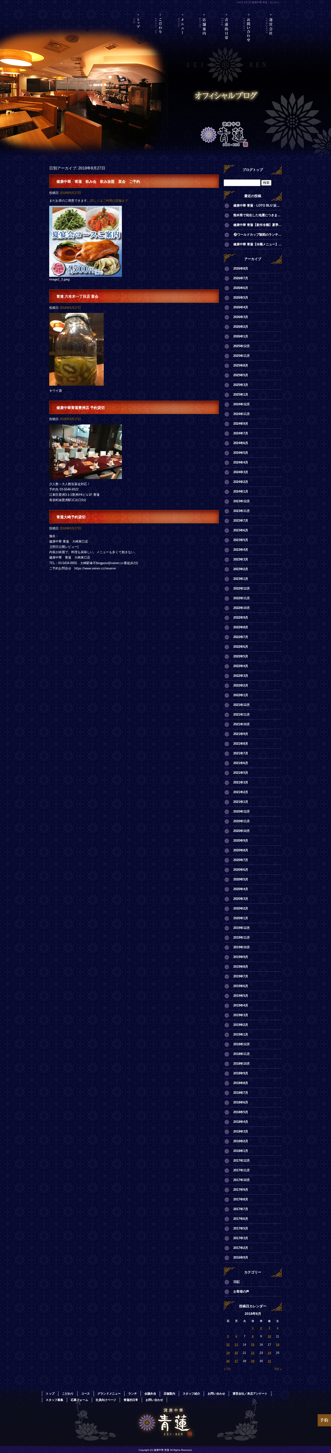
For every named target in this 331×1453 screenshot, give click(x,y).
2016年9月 (240, 1257)
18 (277, 1344)
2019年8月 (240, 966)
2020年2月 (240, 908)
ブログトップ (253, 170)
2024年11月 (241, 414)
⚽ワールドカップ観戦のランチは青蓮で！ (257, 234)
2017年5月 (240, 1228)
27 (236, 1361)
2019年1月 (240, 1034)
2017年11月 (241, 1170)
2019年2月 (240, 1025)
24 (269, 1353)
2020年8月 (240, 850)
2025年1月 (240, 394)
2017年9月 (240, 1189)
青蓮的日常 (227, 35)
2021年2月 (240, 792)
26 (228, 1361)
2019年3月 (240, 1015)
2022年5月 (240, 656)
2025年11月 (241, 356)
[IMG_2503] (76, 383)
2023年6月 (240, 530)
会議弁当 (150, 1393)
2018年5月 (240, 1112)
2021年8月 (240, 743)
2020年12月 (241, 811)
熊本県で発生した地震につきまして (257, 215)
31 (269, 1361)
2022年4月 (240, 666)
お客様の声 (241, 1291)
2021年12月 (241, 705)
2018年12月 (241, 1044)
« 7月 (227, 1369)
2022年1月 (240, 695)
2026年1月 (240, 336)
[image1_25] (85, 476)
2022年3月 (240, 676)
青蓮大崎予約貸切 (71, 517)
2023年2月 (240, 569)
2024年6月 (240, 443)
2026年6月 (240, 288)
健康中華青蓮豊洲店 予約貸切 (80, 408)
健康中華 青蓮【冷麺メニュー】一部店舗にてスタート (257, 244)
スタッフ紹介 (191, 1393)
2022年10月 (241, 608)
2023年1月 (240, 579)
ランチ (132, 1393)
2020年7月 (240, 860)
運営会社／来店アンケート (271, 35)
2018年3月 (240, 1131)
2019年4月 (240, 1005)
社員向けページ (106, 1400)
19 (228, 1353)
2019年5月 (240, 996)
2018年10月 (241, 1063)
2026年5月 (240, 297)
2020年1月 (240, 918)
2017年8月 (240, 1199)
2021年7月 (240, 753)
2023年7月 (240, 520)
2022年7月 (240, 637)
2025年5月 (240, 375)
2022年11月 (241, 598)
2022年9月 (240, 617)
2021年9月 (240, 734)
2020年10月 (241, 831)
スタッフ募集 (54, 1400)
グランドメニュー (109, 1393)
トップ (138, 35)
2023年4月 (240, 549)
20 (236, 1353)
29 (252, 1361)
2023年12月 (241, 501)
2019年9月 (240, 957)
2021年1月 (240, 802)
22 (252, 1353)
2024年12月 (241, 404)
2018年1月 (240, 1151)
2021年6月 (240, 763)
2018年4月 (240, 1122)
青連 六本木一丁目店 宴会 (77, 296)
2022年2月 (240, 685)
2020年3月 (240, 899)
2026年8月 (240, 268)
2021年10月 (241, 724)
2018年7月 (240, 1092)
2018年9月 (240, 1073)
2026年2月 (240, 326)
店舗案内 (205, 35)
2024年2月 (240, 482)
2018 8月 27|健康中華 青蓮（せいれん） (259, 2)
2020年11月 (241, 821)
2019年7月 (240, 976)
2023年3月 (240, 559)
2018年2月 (240, 1141)
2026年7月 (240, 278)
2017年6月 (240, 1219)
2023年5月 (240, 540)
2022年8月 (240, 627)
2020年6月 (240, 869)
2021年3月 (240, 782)
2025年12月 (241, 346)
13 (236, 1344)
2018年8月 (240, 1083)
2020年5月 (240, 879)
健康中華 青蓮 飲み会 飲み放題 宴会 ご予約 (98, 181)
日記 (236, 1282)
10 (269, 1336)
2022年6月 (240, 646)
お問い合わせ (249, 35)
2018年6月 (240, 1102)
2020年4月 (240, 889)
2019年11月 (241, 937)
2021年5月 (240, 772)
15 (252, 1344)
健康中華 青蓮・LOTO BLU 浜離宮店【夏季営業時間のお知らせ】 (257, 205)
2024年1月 (240, 491)
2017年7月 (240, 1209)
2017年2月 (240, 1248)
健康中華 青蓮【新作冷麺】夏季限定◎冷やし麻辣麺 (257, 225)
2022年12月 (241, 588)
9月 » (278, 1369)
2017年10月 (241, 1180)
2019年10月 (241, 947)
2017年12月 (241, 1160)
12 (228, 1344)
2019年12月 (241, 928)
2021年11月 (241, 714)
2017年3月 (240, 1238)
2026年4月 (240, 307)
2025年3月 (240, 385)
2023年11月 (241, 511)
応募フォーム (79, 1400)
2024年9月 (240, 423)
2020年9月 (240, 840)
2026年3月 (240, 317)
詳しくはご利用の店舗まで (109, 200)
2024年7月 (240, 433)
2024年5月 (240, 453)
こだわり (161, 35)
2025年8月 (240, 365)
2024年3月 (240, 472)
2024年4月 (240, 462)
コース (85, 1393)
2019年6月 (240, 986)
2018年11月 (241, 1054)
